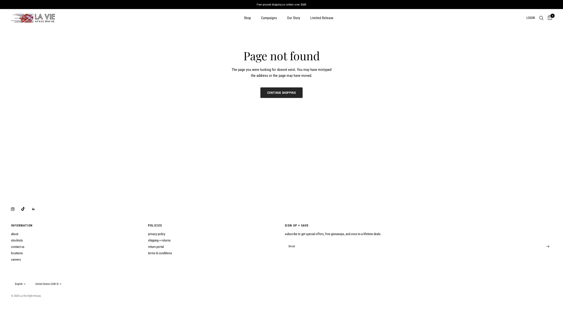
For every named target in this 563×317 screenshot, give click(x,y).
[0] (549, 18)
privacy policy (156, 234)
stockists (17, 240)
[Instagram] (16, 209)
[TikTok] (26, 209)
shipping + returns (159, 240)
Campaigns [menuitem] (269, 18)
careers (16, 260)
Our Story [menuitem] (293, 18)
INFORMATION (22, 225)
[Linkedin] (36, 209)
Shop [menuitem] (247, 18)
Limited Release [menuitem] (321, 18)
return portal (156, 247)
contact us (17, 247)
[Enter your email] (547, 246)
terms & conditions (160, 253)
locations (17, 253)
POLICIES (155, 225)
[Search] (541, 18)
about (14, 234)
